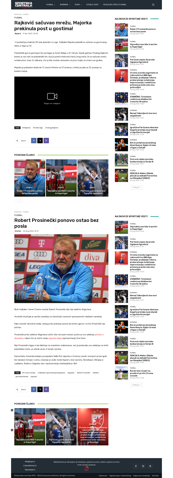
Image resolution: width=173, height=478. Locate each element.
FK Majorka (26, 128)
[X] (40, 140)
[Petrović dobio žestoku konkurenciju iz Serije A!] (121, 160)
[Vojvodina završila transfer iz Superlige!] (61, 177)
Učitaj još (135, 187)
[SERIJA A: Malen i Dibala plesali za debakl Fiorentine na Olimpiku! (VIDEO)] (121, 175)
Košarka (133, 70)
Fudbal (26, 14)
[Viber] (46, 140)
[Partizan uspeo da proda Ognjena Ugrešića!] (92, 177)
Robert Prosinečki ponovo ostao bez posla (30, 192)
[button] (154, 4)
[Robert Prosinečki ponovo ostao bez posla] (29, 177)
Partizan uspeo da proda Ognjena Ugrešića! (93, 192)
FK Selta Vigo (38, 128)
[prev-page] (16, 201)
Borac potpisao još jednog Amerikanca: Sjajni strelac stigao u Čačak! (143, 145)
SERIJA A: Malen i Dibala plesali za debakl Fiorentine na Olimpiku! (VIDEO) (143, 175)
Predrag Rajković (52, 128)
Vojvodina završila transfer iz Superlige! (61, 192)
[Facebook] (33, 140)
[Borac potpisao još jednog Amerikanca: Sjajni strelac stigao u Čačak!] (121, 144)
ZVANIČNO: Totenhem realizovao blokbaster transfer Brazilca (141, 99)
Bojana (18, 33)
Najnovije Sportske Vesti (131, 18)
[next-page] (20, 201)
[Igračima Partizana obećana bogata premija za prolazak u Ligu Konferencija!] (121, 129)
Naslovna (17, 14)
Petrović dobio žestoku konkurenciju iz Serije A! (141, 160)
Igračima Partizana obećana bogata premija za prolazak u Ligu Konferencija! (144, 130)
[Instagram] (143, 466)
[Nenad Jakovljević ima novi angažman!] (121, 114)
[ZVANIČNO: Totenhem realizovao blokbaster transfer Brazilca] (121, 98)
